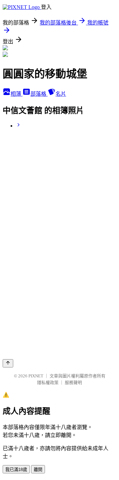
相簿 (16, 94)
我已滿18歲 (16, 469)
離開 (38, 469)
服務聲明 (73, 382)
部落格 (39, 94)
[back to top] (8, 363)
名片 (61, 94)
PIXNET (35, 375)
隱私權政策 (48, 382)
